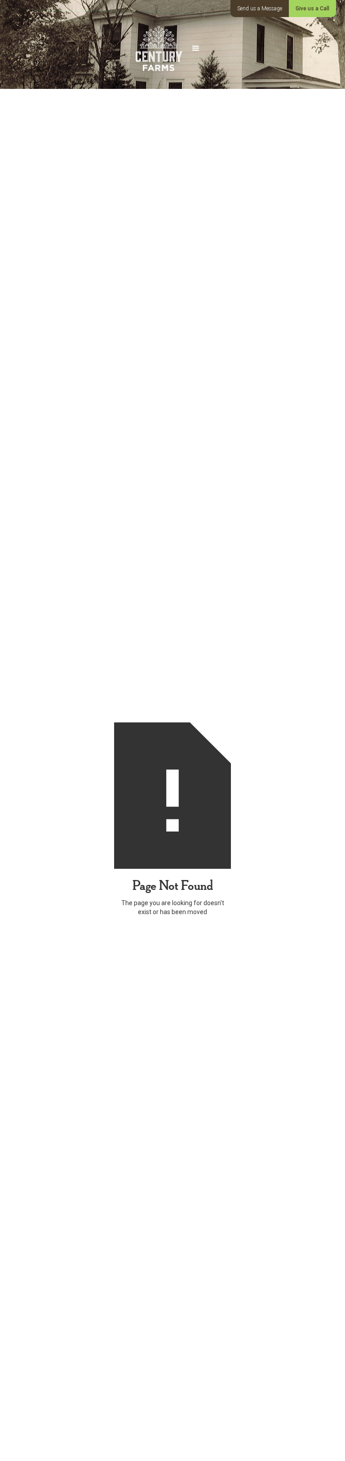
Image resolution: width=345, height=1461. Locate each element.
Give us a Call (312, 8)
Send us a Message (259, 8)
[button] (195, 48)
